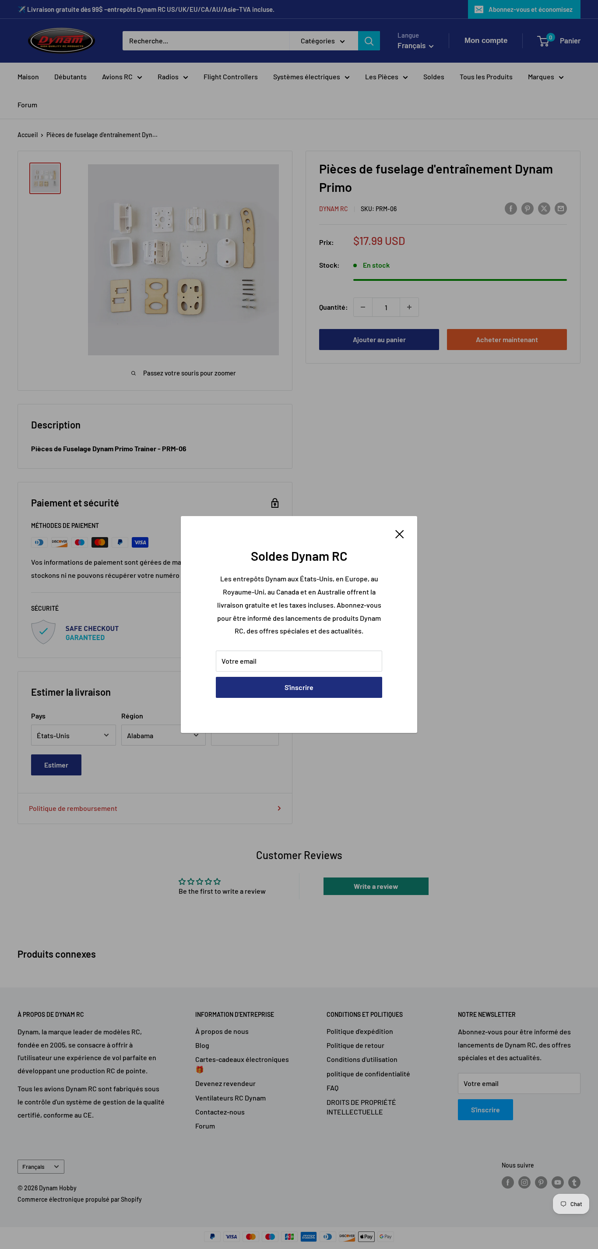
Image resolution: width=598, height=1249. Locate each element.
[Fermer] (399, 533)
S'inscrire (299, 687)
